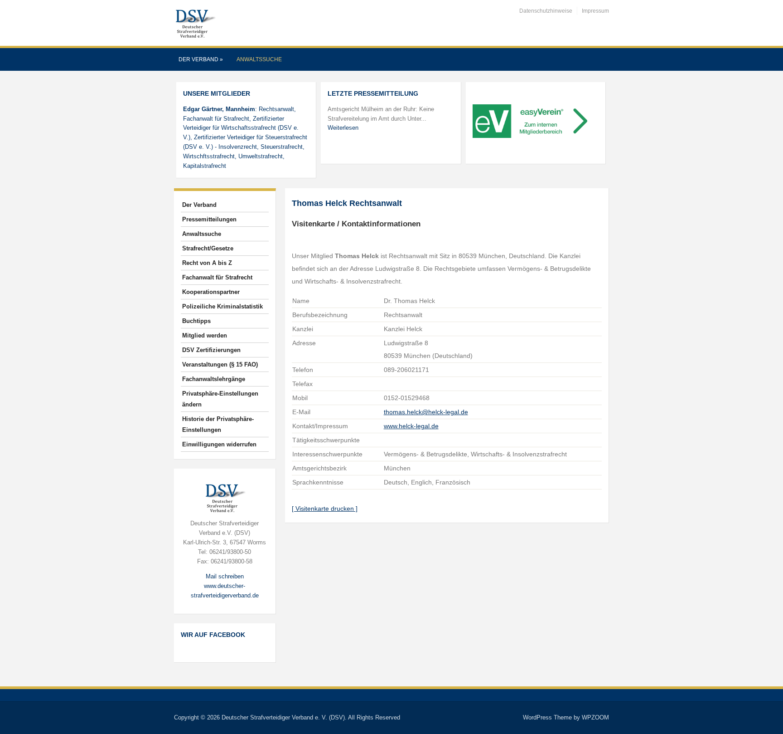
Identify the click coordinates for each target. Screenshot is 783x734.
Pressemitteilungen (209, 219)
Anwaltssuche (259, 59)
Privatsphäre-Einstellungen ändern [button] (220, 399)
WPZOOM (595, 717)
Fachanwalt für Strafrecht (217, 277)
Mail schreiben (225, 576)
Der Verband (201, 59)
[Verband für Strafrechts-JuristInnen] (195, 22)
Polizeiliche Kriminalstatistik (222, 306)
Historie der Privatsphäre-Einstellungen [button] (218, 424)
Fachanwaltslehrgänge (213, 379)
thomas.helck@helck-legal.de (426, 412)
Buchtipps (196, 321)
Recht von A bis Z (207, 262)
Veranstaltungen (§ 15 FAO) (220, 364)
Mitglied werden (204, 335)
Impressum (595, 11)
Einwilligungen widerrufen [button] (219, 444)
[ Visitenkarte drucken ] (325, 508)
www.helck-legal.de (411, 426)
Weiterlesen (343, 127)
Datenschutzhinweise (545, 11)
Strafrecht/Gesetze (207, 248)
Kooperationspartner (211, 292)
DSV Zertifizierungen (211, 350)
